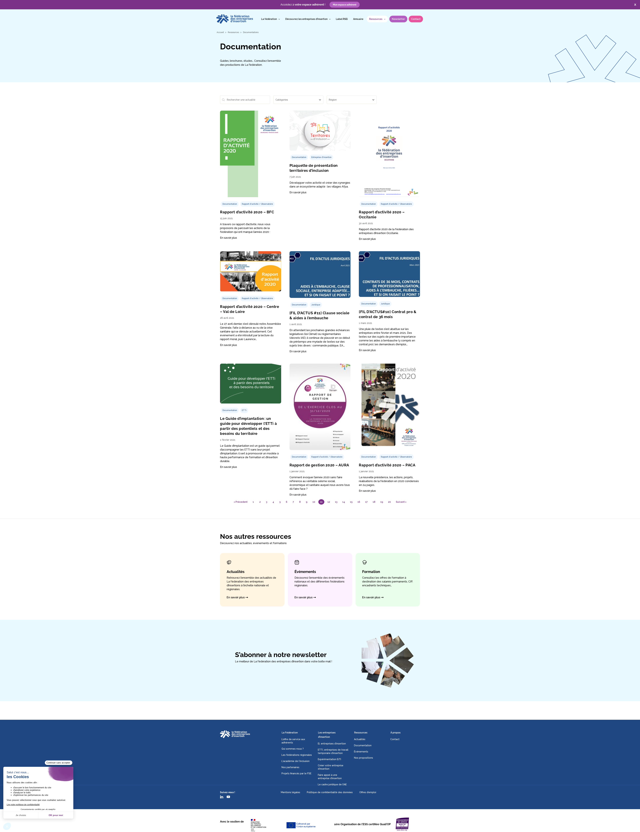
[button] (278, 19)
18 (374, 502)
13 (336, 502)
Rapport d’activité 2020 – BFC (247, 212)
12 (329, 502)
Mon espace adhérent (344, 4)
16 (359, 502)
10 (313, 502)
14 (343, 502)
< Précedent (241, 502)
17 (366, 502)
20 (389, 502)
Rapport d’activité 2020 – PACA (387, 465)
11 (321, 502)
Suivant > (401, 502)
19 (381, 502)
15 (351, 502)
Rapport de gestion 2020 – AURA (319, 465)
